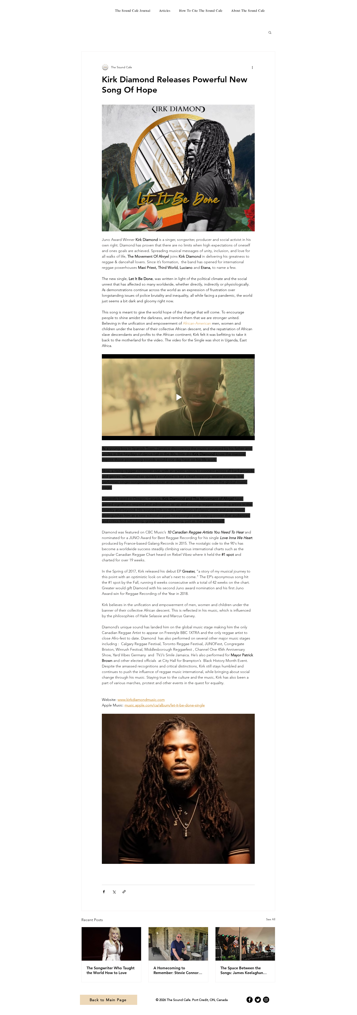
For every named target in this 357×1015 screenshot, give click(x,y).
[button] (270, 32)
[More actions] (252, 67)
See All (270, 919)
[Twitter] (258, 1000)
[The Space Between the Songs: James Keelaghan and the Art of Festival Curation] (245, 944)
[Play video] (178, 397)
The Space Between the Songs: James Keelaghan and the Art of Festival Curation (241, 970)
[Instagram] (266, 1000)
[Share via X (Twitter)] (114, 892)
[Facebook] (249, 1000)
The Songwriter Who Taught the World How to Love (110, 970)
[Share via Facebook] (104, 892)
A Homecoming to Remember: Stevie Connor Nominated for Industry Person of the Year (176, 970)
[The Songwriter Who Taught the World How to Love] (111, 944)
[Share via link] (124, 892)
